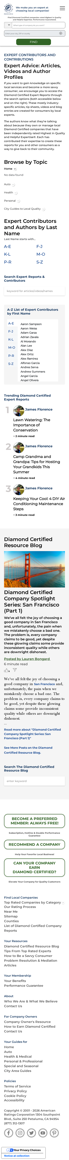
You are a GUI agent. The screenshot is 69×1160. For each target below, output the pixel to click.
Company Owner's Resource (27, 1022)
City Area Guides (17, 1071)
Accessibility (14, 1100)
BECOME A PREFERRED (35, 821)
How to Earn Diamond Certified (29, 1026)
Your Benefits (15, 981)
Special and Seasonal (21, 1066)
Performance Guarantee (23, 985)
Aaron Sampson (31, 324)
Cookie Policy (15, 1096)
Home (8, 168)
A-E (7, 246)
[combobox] (38, 25)
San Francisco (44, 684)
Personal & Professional (23, 1061)
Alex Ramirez (29, 358)
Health (8, 192)
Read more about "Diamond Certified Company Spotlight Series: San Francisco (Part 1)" (32, 734)
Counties (11, 921)
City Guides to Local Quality (22, 208)
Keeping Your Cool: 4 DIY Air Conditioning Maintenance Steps (39, 503)
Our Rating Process (20, 907)
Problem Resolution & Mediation (30, 960)
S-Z (39, 262)
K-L (7, 254)
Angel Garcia (29, 376)
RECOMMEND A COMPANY (34, 844)
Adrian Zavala (29, 337)
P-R (7, 262)
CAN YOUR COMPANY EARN (34, 867)
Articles (10, 965)
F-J (39, 246)
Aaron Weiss (29, 328)
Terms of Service (17, 1086)
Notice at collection (16, 1155)
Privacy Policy (15, 1091)
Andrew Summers (33, 371)
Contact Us (13, 1006)
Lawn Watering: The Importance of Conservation (31, 425)
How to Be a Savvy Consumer (28, 956)
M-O (40, 254)
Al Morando (28, 341)
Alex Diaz (27, 350)
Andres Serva (29, 367)
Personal (10, 200)
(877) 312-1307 (14, 1123)
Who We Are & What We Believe (31, 1001)
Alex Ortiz (27, 354)
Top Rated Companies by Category (32, 902)
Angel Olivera (29, 380)
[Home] (8, 9)
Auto (7, 184)
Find (33, 42)
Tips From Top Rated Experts (27, 951)
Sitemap (11, 916)
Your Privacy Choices (27, 1150)
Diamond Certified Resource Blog (31, 946)
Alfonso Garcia (30, 363)
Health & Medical (18, 1056)
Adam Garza (29, 332)
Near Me (11, 911)
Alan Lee (26, 345)
